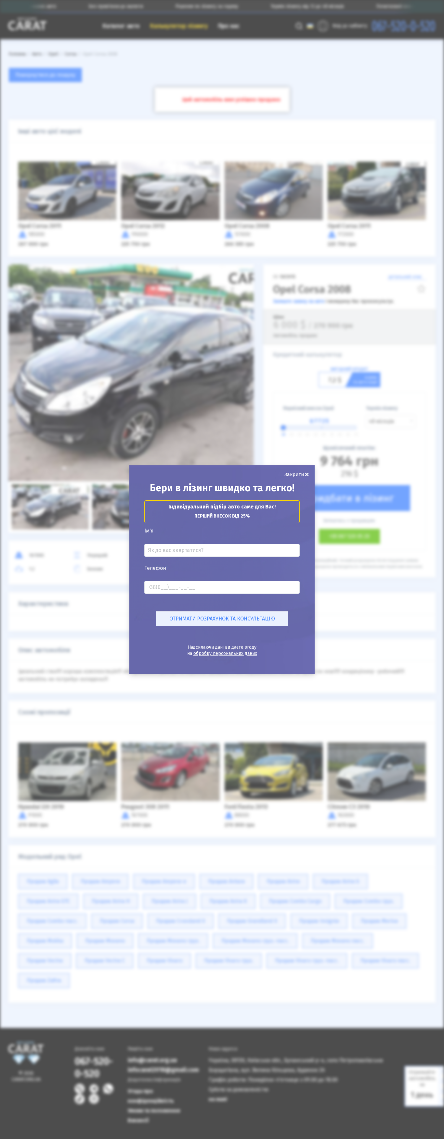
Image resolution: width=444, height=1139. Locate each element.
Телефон (155, 568)
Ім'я (149, 531)
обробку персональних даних (225, 653)
